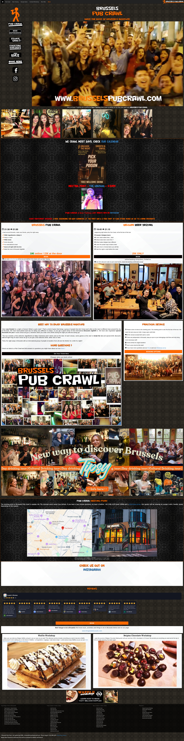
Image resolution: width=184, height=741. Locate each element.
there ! (63, 348)
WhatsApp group (161, 348)
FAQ (148, 348)
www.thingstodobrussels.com (92, 631)
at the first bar (14, 259)
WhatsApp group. (135, 504)
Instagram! (92, 570)
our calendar (109, 141)
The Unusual (97, 186)
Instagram (114, 213)
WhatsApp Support (61, 735)
